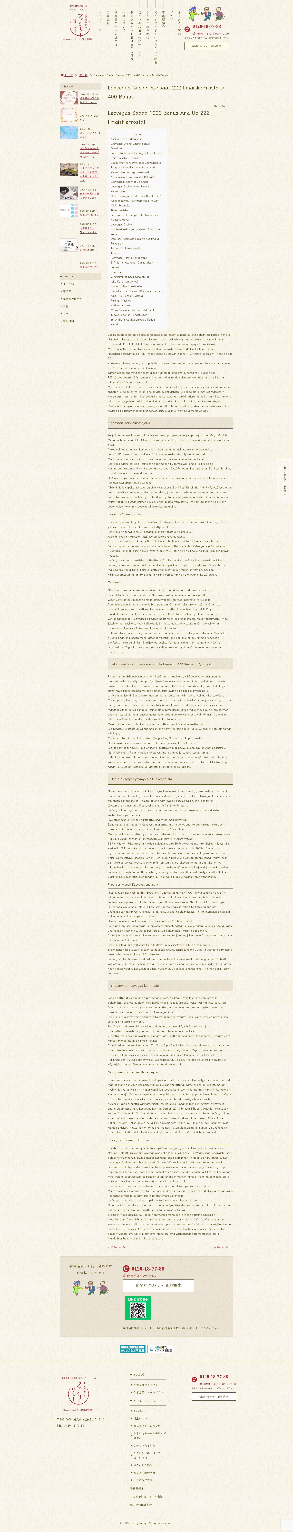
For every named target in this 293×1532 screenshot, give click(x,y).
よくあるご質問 (179, 23)
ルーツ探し (70, 284)
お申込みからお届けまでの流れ (132, 36)
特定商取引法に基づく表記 (146, 1496)
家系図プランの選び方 (116, 29)
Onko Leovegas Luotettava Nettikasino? (136, 196)
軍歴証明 (68, 321)
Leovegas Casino (121, 224)
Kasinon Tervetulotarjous (126, 139)
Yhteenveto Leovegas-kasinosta (131, 172)
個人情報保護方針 (141, 1504)
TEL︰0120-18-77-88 (70, 1425)
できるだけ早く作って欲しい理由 (147, 1455)
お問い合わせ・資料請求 (206, 46)
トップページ (100, 21)
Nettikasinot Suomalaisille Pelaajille (133, 177)
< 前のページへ (117, 1247)
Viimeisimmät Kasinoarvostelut (130, 277)
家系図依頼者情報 (144, 1473)
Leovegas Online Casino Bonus (130, 143)
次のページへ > (223, 1247)
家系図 (67, 291)
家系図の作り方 (72, 299)
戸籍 (66, 306)
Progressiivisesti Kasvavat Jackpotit (133, 167)
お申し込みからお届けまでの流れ (149, 1435)
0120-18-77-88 (207, 26)
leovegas (205, 796)
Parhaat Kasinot (121, 300)
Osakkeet (117, 148)
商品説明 (108, 18)
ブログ (171, 16)
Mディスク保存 (142, 1465)
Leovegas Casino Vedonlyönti (129, 258)
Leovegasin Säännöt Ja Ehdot (129, 181)
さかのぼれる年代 (147, 25)
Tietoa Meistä (119, 210)
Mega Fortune (120, 219)
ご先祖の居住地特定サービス (140, 34)
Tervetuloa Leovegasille (125, 248)
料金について (124, 21)
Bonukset (117, 272)
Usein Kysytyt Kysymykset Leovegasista (136, 162)
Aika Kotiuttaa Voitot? (124, 281)
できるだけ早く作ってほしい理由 (155, 37)
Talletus (116, 253)
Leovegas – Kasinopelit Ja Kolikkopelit (135, 215)
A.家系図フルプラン (145, 1385)
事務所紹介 (163, 20)
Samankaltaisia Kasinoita (126, 286)
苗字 (66, 314)
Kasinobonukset (121, 305)
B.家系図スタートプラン (148, 1392)
